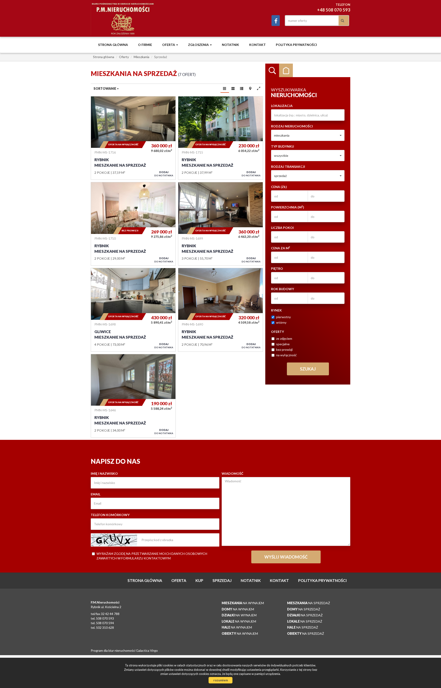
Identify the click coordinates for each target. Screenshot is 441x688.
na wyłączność (286, 355)
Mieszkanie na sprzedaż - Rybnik (133, 138)
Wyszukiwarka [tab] (272, 70)
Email (95, 494)
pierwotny (283, 317)
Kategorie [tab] (286, 70)
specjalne (283, 344)
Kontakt (257, 45)
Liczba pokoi (282, 228)
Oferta (178, 580)
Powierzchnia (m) (287, 207)
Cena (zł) (279, 187)
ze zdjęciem (284, 338)
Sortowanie (105, 88)
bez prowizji (284, 349)
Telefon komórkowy (110, 515)
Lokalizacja (282, 106)
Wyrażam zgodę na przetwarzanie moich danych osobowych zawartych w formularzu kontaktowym (151, 556)
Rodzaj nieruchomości (292, 126)
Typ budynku (282, 146)
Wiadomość (232, 473)
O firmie (145, 45)
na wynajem (243, 603)
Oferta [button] (169, 45)
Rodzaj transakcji (288, 166)
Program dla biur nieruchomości (113, 650)
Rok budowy (282, 289)
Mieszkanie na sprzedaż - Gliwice (133, 309)
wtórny (281, 322)
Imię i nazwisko (104, 473)
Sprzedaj (222, 580)
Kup (199, 580)
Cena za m (280, 248)
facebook (275, 20)
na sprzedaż (308, 603)
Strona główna (113, 45)
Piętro (277, 268)
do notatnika (163, 174)
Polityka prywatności (296, 45)
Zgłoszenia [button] (198, 45)
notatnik (230, 45)
